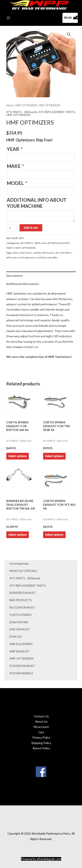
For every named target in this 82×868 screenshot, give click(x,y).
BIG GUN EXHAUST (22, 607)
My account (41, 726)
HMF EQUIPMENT (21, 644)
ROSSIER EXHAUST (22, 666)
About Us (41, 721)
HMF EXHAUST (19, 651)
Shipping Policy (41, 743)
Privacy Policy (41, 737)
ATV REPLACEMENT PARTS (27, 585)
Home (9, 105)
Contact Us (41, 716)
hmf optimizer (27, 257)
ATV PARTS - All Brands (24, 578)
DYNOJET (15, 636)
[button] (69, 34)
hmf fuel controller (47, 257)
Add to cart (31, 227)
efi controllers (63, 252)
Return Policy (41, 748)
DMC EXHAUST (19, 629)
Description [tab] (14, 275)
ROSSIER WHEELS (21, 673)
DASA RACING (18, 622)
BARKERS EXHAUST (22, 592)
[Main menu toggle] (8, 18)
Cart (41, 732)
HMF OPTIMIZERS (21, 658)
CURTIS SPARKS (20, 614)
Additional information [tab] (22, 284)
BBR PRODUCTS (20, 600)
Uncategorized (18, 563)
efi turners (12, 257)
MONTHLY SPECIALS (23, 571)
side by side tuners (43, 252)
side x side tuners (22, 252)
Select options (17, 456)
